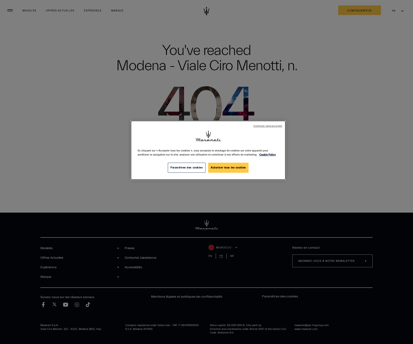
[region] (208, 150)
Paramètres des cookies (186, 167)
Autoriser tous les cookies (228, 167)
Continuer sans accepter (267, 126)
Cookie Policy (267, 154)
